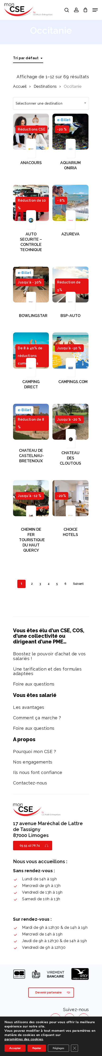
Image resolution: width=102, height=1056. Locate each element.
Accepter (15, 1048)
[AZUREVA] (70, 203)
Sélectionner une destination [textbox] (39, 103)
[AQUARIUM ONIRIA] (70, 132)
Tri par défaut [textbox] (25, 58)
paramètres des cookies (24, 1039)
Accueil (20, 86)
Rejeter (36, 1048)
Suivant (78, 583)
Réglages (58, 1048)
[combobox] (28, 58)
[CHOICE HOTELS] (70, 498)
